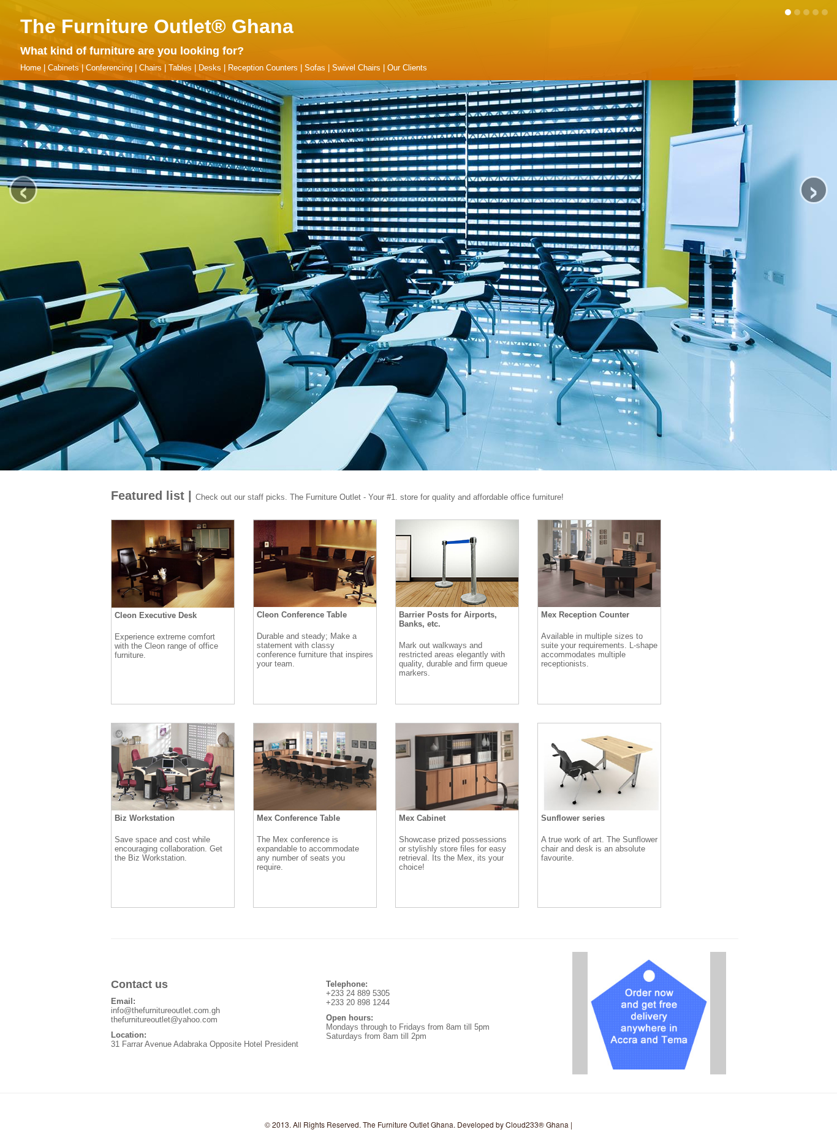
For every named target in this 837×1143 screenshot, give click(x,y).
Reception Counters (263, 67)
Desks (210, 67)
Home (30, 67)
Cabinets (63, 67)
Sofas (315, 67)
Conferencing (109, 67)
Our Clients (407, 67)
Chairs (150, 67)
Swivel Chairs (356, 67)
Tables (180, 67)
